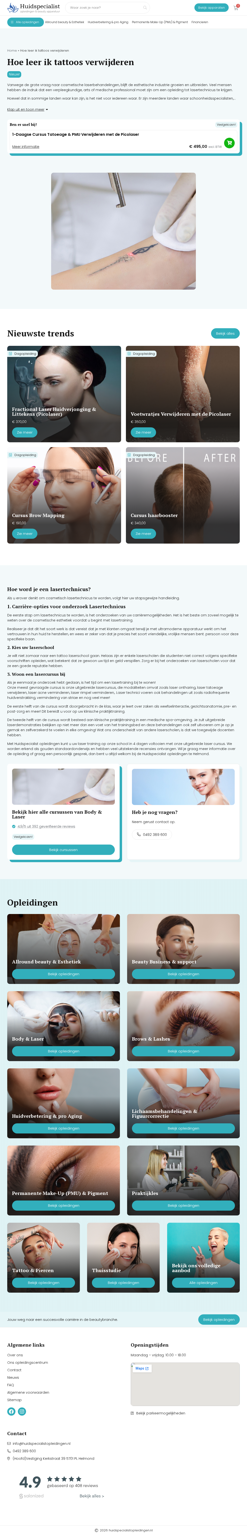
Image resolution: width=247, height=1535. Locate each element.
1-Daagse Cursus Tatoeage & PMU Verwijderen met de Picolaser (75, 134)
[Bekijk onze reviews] (61, 1486)
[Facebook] (11, 1411)
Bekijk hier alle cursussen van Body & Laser (57, 814)
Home (12, 50)
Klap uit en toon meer (25, 109)
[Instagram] (22, 1411)
